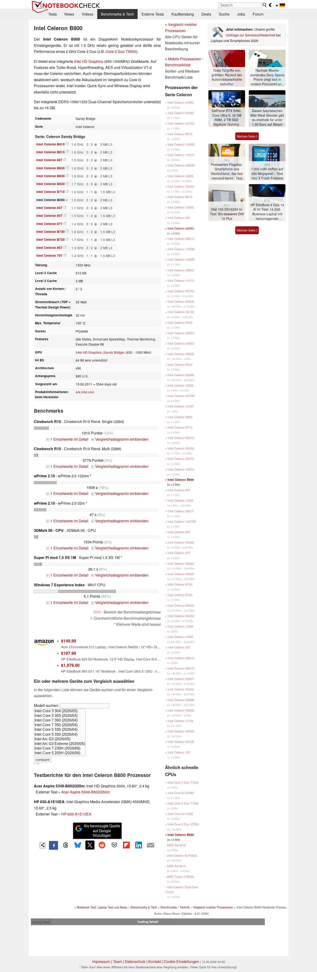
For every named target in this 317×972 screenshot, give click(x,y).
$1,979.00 (70, 665)
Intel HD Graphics (88, 61)
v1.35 (36, 763)
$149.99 (68, 641)
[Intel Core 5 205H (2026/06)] (59, 753)
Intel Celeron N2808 (181, 700)
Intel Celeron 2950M (181, 165)
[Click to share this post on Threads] (65, 845)
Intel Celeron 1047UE (182, 521)
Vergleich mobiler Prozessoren (213, 907)
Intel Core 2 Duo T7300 (183, 803)
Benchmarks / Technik (175, 907)
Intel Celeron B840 (50, 176)
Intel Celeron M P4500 (182, 855)
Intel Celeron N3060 (181, 542)
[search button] (265, 5)
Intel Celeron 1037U (181, 155)
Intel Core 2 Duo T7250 (183, 782)
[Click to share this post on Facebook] (53, 845)
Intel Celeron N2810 (181, 658)
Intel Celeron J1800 (180, 637)
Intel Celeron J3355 (180, 385)
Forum (258, 14)
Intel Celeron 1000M (181, 144)
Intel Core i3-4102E (180, 814)
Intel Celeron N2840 (181, 563)
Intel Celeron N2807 (181, 679)
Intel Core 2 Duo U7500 (183, 824)
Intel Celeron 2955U (181, 343)
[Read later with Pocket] (114, 844)
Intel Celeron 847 (49, 207)
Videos (87, 14)
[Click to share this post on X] (89, 844)
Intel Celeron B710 (50, 191)
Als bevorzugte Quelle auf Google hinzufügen (102, 830)
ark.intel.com (85, 392)
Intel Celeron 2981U (181, 238)
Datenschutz (135, 961)
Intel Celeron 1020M (181, 259)
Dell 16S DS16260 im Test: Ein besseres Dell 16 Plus (227, 214)
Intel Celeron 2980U (181, 270)
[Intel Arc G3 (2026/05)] (59, 739)
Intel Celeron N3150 (181, 312)
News (69, 14)
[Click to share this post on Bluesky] (77, 845)
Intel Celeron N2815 (181, 668)
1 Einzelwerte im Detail (67, 439)
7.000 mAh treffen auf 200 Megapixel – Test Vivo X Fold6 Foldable (267, 173)
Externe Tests (153, 14)
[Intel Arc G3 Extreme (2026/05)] (59, 744)
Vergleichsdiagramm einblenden (120, 439)
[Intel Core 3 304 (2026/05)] (59, 711)
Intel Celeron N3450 (181, 186)
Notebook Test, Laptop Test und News (102, 907)
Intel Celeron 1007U (181, 469)
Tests (52, 14)
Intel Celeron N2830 (181, 605)
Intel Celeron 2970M (181, 396)
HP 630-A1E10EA (76, 814)
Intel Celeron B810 (50, 144)
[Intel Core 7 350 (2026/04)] (59, 725)
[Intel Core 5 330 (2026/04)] (59, 730)
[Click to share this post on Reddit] (102, 844)
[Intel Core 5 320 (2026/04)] (59, 734)
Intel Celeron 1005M (181, 249)
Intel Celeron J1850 (180, 626)
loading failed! (41, 922)
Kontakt (154, 961)
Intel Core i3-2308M (181, 793)
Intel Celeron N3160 (181, 291)
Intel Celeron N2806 (181, 710)
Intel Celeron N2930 (181, 301)
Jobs (241, 14)
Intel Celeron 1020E (181, 207)
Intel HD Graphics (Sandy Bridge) (100, 352)
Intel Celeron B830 (50, 168)
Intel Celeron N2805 (181, 731)
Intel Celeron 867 (49, 247)
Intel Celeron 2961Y (181, 511)
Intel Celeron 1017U (181, 280)
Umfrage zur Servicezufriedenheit (250, 34)
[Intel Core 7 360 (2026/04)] (59, 720)
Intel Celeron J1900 (180, 500)
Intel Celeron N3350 (181, 448)
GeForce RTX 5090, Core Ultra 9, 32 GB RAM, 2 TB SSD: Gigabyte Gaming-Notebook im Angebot (227, 118)
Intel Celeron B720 (50, 239)
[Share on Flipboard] (126, 844)
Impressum (101, 961)
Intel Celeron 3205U (181, 333)
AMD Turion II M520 (180, 876)
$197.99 (68, 653)
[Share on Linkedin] (138, 844)
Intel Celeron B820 (50, 184)
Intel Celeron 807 (49, 215)
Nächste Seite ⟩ (247, 136)
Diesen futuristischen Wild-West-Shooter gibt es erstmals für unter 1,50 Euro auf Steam (267, 118)
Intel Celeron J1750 (180, 721)
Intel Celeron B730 (50, 231)
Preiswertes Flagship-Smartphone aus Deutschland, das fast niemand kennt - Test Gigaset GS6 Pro (227, 171)
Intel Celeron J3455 (180, 176)
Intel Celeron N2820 (181, 574)
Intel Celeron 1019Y (181, 406)
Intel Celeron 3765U (181, 102)
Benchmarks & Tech (117, 14)
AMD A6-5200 (176, 845)
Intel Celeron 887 (49, 160)
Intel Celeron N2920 (181, 354)
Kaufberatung (182, 14)
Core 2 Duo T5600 (121, 51)
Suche (224, 14)
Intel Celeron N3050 (181, 616)
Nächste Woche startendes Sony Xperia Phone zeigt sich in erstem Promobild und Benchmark (267, 77)
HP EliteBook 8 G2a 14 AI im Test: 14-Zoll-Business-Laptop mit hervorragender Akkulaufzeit (267, 212)
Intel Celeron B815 (50, 152)
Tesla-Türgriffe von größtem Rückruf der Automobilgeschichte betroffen (226, 77)
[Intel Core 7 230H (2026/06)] (59, 748)
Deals (206, 14)
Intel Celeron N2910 (181, 438)
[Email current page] (150, 845)
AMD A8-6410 (176, 866)
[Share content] (42, 845)
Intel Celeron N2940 (181, 375)
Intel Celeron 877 (49, 223)
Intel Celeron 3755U (181, 113)
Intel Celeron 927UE (181, 741)
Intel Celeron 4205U (181, 228)
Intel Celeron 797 (49, 255)
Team (117, 961)
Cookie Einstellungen (181, 961)
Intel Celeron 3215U (181, 123)
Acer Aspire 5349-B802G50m (85, 792)
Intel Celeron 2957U (181, 458)
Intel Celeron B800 (181, 480)
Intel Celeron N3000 (181, 689)
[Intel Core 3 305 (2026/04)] (59, 716)
